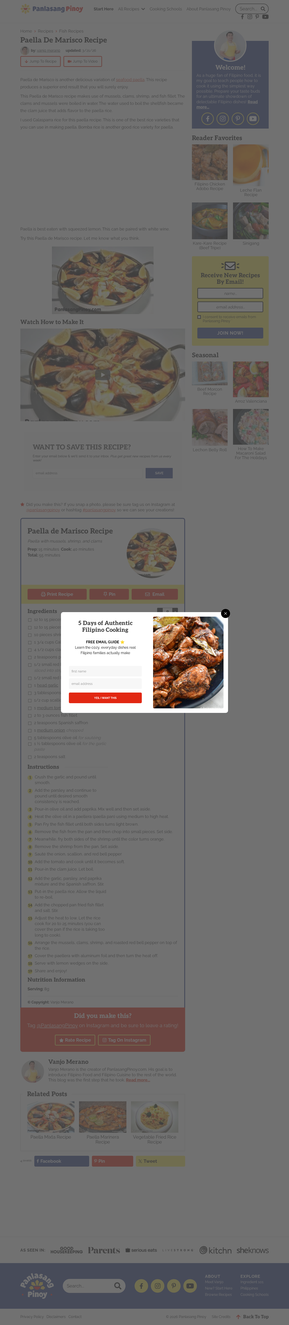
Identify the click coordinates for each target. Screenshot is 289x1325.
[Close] (225, 613)
